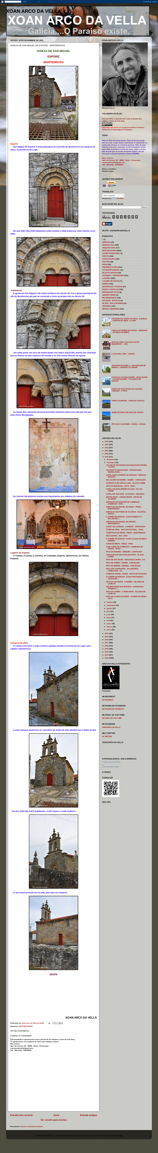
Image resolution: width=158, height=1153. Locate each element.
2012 (107, 658)
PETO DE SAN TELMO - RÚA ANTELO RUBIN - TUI (125, 560)
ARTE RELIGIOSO (26, 1026)
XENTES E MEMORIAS (110, 309)
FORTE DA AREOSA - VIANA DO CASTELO (128, 401)
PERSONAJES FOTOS (110, 292)
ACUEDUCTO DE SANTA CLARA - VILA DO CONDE (125, 483)
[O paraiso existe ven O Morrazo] (103, 764)
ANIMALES (106, 242)
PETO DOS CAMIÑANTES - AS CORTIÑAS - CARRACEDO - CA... (122, 570)
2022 (107, 454)
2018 (107, 640)
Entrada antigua (88, 1115)
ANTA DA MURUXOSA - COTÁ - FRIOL (120, 486)
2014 (107, 652)
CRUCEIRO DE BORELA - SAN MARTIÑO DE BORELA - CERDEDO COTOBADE (129, 366)
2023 (107, 451)
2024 (107, 448)
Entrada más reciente (21, 1115)
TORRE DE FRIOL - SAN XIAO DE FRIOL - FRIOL (125, 530)
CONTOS (105, 256)
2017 (107, 643)
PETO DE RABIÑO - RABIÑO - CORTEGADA (123, 563)
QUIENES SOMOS (109, 295)
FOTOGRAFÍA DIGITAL (111, 270)
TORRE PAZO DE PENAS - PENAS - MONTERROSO (125, 533)
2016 (107, 646)
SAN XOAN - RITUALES (111, 300)
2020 (107, 633)
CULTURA (106, 262)
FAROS (105, 264)
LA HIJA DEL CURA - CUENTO (123, 354)
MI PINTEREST (107, 700)
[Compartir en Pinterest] (62, 1023)
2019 (107, 637)
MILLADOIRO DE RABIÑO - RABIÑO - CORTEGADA (126, 480)
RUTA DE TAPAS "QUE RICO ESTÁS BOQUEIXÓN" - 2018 (125, 343)
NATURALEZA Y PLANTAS (112, 287)
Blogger (119, 1136)
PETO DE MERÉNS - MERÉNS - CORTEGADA (123, 566)
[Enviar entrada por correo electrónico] (49, 1023)
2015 (107, 649)
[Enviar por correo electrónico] (53, 1023)
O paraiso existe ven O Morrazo (111, 762)
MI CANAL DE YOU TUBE (112, 718)
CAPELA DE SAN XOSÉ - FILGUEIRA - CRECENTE (125, 494)
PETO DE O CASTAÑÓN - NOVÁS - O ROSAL (129, 424)
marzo (109, 624)
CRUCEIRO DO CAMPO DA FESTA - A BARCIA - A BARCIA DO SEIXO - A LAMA (129, 319)
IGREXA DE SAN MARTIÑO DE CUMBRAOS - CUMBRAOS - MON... (123, 503)
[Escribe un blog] (55, 1023)
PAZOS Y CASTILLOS (110, 289)
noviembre (111, 462)
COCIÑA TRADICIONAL (111, 253)
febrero (110, 627)
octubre (110, 602)
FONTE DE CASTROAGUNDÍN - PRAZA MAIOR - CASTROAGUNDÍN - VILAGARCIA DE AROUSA (129, 379)
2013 (107, 655)
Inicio (56, 1115)
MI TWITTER (107, 736)
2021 (107, 457)
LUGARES (106, 278)
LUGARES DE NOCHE (110, 281)
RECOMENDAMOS (109, 298)
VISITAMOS (106, 306)
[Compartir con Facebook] (60, 1023)
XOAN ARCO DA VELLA (33, 11)
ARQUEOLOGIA (108, 245)
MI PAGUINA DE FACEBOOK (113, 709)
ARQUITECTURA (108, 248)
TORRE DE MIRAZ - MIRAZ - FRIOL (119, 544)
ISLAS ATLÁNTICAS (110, 273)
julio (108, 611)
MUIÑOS (105, 284)
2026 (107, 441)
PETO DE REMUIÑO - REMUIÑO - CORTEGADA (124, 552)
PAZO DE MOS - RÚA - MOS (116, 536)
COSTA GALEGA (108, 259)
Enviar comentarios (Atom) (32, 1126)
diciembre (111, 459)
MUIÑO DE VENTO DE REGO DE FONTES (127, 412)
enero (109, 630)
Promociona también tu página (110, 766)
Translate (120, 198)
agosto (110, 608)
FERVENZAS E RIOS (110, 267)
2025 (107, 444)
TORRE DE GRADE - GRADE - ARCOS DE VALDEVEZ (126, 574)
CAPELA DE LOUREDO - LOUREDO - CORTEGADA (125, 527)
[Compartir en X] (57, 1023)
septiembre (111, 605)
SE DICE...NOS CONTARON (112, 303)
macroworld (94, 1136)
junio (109, 614)
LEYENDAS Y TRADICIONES (113, 275)
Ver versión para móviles (53, 1120)
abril (108, 620)
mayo (109, 617)
